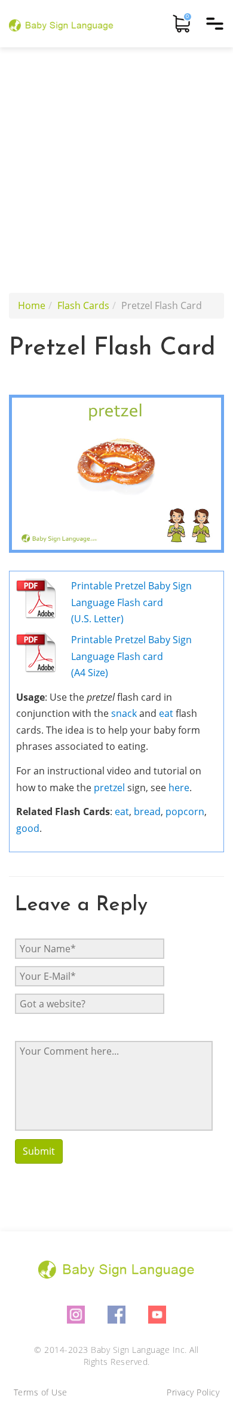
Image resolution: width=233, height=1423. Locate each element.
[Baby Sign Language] (61, 24)
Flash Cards (83, 305)
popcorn (184, 811)
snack (124, 713)
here (178, 787)
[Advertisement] (116, 170)
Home (31, 305)
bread (147, 811)
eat (166, 713)
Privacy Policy (193, 1392)
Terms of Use (41, 1392)
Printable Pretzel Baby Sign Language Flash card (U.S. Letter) (131, 602)
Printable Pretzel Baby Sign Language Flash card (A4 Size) (131, 656)
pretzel (109, 787)
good (27, 828)
